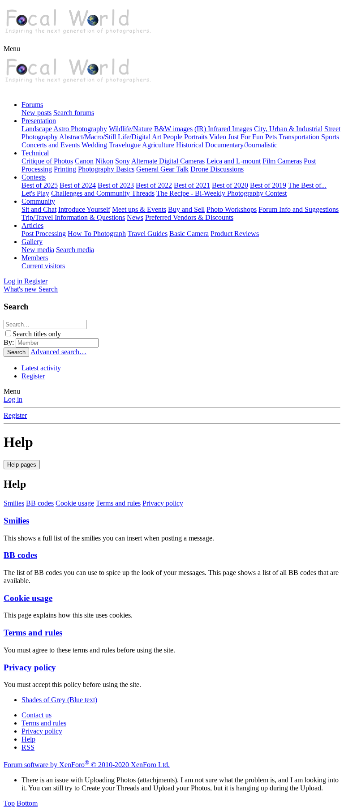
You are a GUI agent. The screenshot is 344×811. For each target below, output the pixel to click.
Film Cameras (282, 161)
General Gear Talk (162, 169)
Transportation (299, 137)
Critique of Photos (47, 161)
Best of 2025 (40, 185)
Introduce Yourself (84, 209)
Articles (32, 225)
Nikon (104, 161)
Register (33, 376)
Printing (65, 169)
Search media (75, 249)
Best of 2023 (116, 185)
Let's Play (35, 193)
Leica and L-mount (233, 161)
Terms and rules (118, 503)
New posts (37, 112)
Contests (34, 177)
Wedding (94, 145)
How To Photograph (97, 233)
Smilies (14, 503)
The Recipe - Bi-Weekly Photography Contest (221, 193)
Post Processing (44, 233)
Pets (271, 137)
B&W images (173, 129)
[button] (12, 48)
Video (217, 137)
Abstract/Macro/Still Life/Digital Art (110, 137)
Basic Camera (189, 233)
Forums (32, 104)
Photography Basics (106, 169)
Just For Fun (245, 137)
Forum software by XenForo (87, 764)
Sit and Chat (39, 209)
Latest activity (41, 368)
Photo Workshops (231, 209)
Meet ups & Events (139, 209)
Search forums (73, 112)
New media (38, 249)
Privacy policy (162, 503)
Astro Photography (80, 129)
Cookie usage (75, 503)
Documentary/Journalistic (241, 145)
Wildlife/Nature (130, 129)
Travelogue (125, 145)
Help (28, 739)
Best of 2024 (78, 185)
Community (38, 201)
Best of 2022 (154, 185)
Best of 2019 (268, 185)
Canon (84, 161)
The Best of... (307, 185)
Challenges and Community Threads (103, 193)
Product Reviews (235, 233)
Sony (122, 161)
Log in (13, 399)
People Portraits (185, 137)
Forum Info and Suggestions (298, 209)
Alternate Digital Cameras (168, 161)
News (135, 217)
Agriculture (158, 145)
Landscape (37, 129)
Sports (330, 137)
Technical (35, 153)
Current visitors (43, 266)
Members (35, 258)
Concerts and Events (51, 145)
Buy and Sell (186, 209)
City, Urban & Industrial (288, 129)
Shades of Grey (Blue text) (59, 700)
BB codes (40, 503)
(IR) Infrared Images (223, 129)
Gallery (32, 241)
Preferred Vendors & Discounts (189, 217)
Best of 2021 (192, 185)
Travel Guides (148, 233)
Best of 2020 (230, 185)
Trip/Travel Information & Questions (73, 217)
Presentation (39, 120)
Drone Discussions (217, 169)
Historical (189, 145)
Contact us (37, 715)
